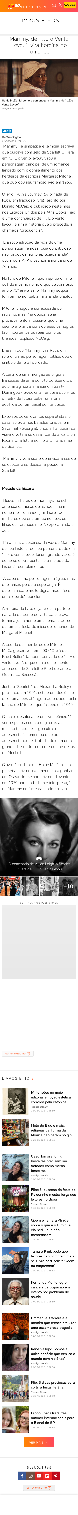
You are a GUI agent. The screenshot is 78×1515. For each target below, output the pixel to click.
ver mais (36, 1442)
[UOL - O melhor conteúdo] (14, 6)
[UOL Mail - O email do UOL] (53, 5)
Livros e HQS (39, 20)
